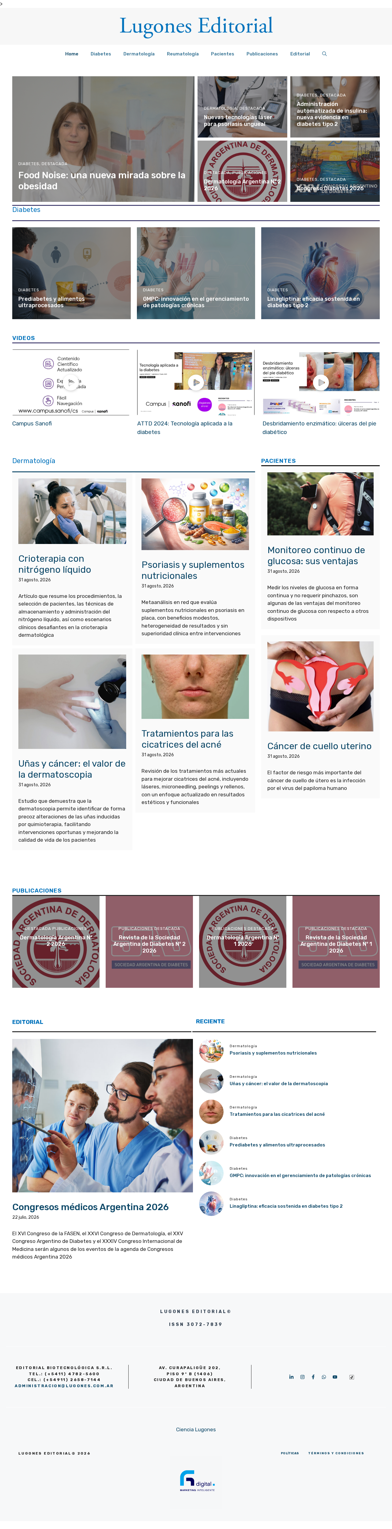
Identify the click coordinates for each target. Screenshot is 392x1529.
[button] (324, 54)
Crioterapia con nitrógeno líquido (54, 564)
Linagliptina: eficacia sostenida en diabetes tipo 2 (313, 302)
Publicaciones (262, 54)
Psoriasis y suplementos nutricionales (192, 570)
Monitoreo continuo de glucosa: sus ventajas (316, 556)
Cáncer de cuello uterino (319, 746)
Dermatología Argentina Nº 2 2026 (242, 185)
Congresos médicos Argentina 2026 (90, 1207)
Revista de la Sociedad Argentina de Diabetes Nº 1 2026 (336, 944)
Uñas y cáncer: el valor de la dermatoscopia (72, 769)
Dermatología (139, 54)
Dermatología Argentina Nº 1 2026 (243, 941)
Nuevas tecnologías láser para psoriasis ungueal (238, 120)
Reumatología (183, 54)
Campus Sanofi (32, 423)
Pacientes (222, 54)
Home (71, 54)
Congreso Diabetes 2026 (330, 188)
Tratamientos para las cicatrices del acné (187, 739)
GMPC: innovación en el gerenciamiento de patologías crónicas (196, 302)
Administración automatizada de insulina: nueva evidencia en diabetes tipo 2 (332, 114)
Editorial (300, 54)
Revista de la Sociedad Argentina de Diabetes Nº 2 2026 (149, 944)
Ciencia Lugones (196, 1429)
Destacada (55, 163)
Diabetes (101, 54)
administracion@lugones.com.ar (64, 1386)
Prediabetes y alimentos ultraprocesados (51, 302)
